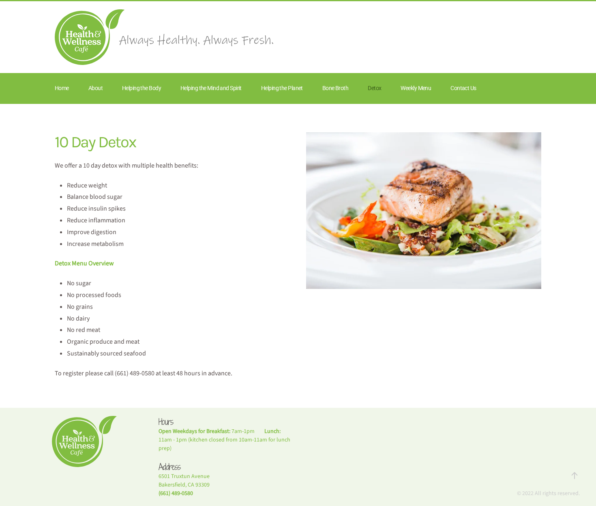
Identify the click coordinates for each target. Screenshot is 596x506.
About (95, 88)
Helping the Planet (282, 88)
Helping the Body (141, 88)
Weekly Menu (416, 88)
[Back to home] (164, 37)
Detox (374, 88)
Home (62, 88)
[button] (574, 475)
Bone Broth (335, 88)
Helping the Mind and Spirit (211, 88)
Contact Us (463, 88)
